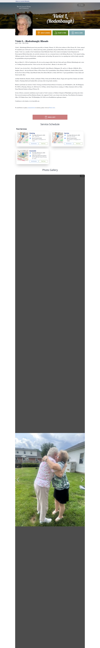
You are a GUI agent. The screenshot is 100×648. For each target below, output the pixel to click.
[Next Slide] (82, 479)
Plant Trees (43, 143)
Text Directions (34, 143)
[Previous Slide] (18, 479)
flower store (52, 107)
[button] (23, 136)
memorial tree (31, 107)
